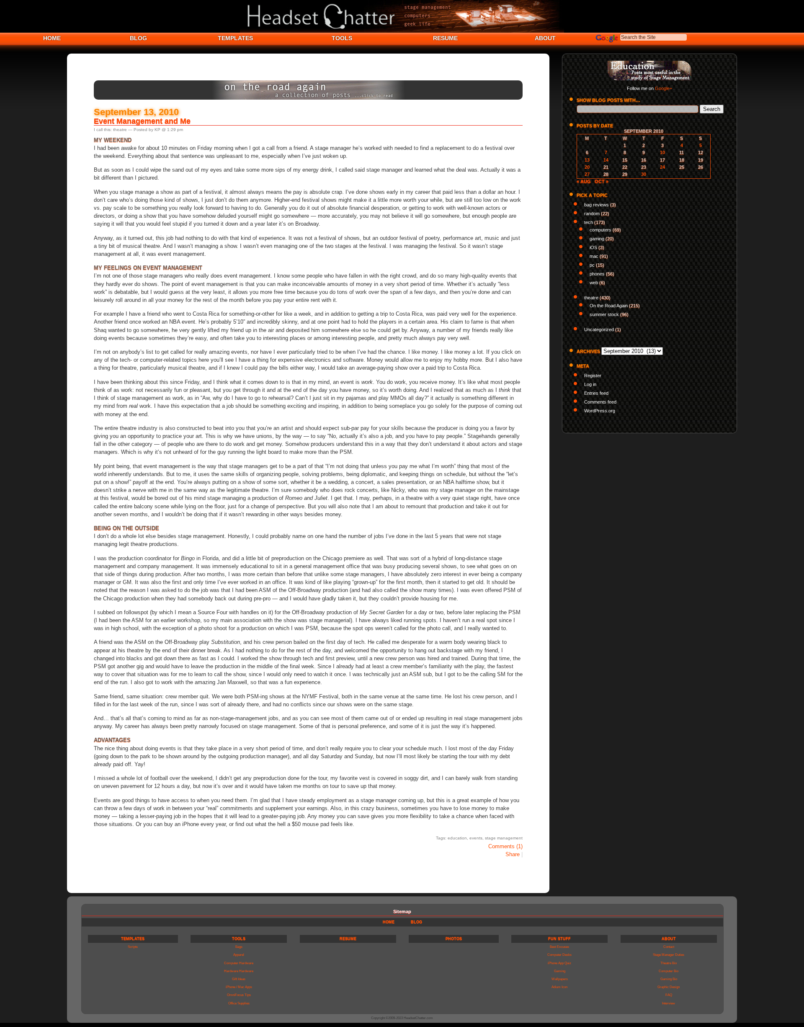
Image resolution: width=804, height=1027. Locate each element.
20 (587, 167)
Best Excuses (559, 947)
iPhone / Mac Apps (239, 987)
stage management (504, 838)
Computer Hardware (238, 963)
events (475, 838)
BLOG (138, 38)
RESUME (445, 38)
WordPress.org (599, 410)
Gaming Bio (668, 979)
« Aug (584, 181)
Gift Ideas (238, 979)
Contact (668, 947)
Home (388, 922)
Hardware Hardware (238, 971)
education (457, 838)
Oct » (601, 181)
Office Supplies (239, 1003)
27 (587, 174)
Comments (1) (505, 846)
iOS (593, 247)
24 (662, 167)
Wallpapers (559, 979)
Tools (238, 939)
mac (594, 256)
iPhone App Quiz (559, 963)
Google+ (663, 88)
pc (592, 265)
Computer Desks (559, 955)
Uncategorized (599, 329)
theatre (120, 129)
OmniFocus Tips (239, 995)
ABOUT (545, 38)
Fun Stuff (559, 939)
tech (588, 222)
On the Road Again (609, 305)
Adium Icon (559, 987)
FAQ (668, 995)
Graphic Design (668, 987)
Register (592, 375)
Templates (132, 939)
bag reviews (596, 204)
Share (512, 854)
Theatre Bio (668, 963)
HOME (52, 38)
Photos (454, 939)
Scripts (133, 947)
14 (605, 159)
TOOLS (342, 38)
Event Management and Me (142, 121)
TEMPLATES (235, 38)
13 (587, 159)
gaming (597, 238)
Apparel (238, 955)
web (594, 282)
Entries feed (596, 393)
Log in (590, 384)
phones (597, 273)
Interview (668, 1003)
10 (662, 152)
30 (643, 174)
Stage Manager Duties (668, 955)
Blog (416, 922)
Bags (238, 947)
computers (600, 229)
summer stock (604, 314)
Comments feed (600, 401)
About (669, 939)
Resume (348, 939)
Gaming (559, 971)
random (592, 213)
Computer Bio (668, 971)
